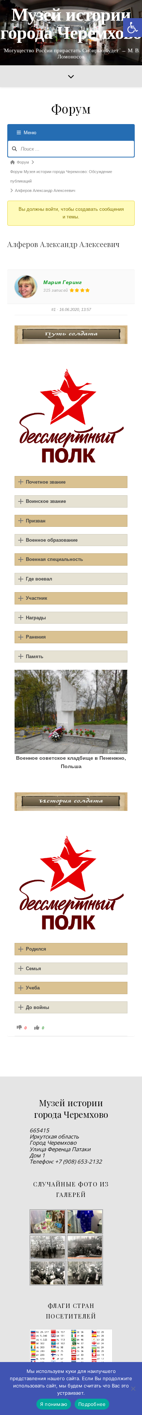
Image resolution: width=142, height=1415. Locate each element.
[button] (132, 27)
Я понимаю (53, 1404)
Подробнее (92, 1404)
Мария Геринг (62, 282)
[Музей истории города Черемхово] (71, 32)
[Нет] (133, 1388)
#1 (53, 309)
